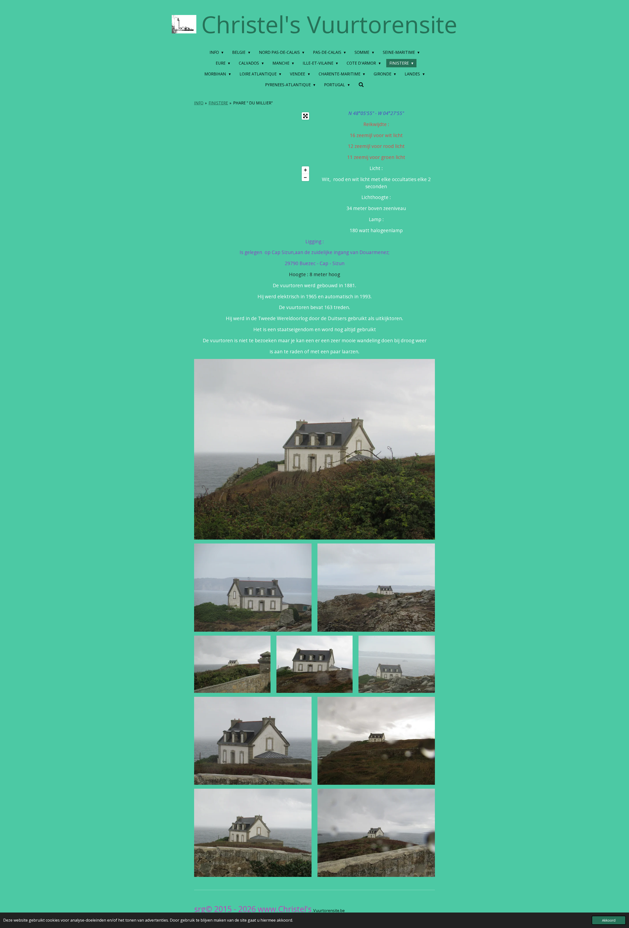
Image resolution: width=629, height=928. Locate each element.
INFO (198, 103)
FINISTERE (218, 103)
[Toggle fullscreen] (305, 116)
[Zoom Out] (305, 177)
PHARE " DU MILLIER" (253, 103)
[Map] (253, 147)
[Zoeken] (361, 84)
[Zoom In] (305, 170)
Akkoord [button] (608, 920)
